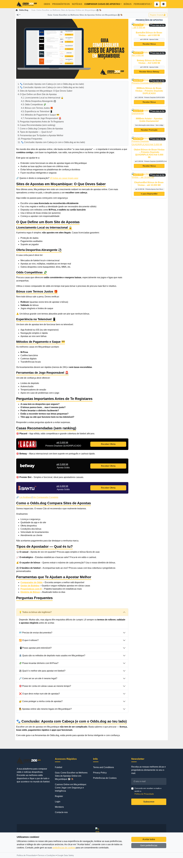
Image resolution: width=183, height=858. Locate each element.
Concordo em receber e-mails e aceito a (148, 791)
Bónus (128, 4)
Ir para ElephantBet (149, 194)
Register (59, 796)
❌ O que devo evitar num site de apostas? (39, 694)
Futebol (58, 767)
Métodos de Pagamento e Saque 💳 (42, 115)
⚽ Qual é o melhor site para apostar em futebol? (42, 671)
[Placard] (27, 444)
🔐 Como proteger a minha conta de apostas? (41, 701)
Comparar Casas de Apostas (102, 4)
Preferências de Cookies (105, 778)
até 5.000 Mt (62, 442)
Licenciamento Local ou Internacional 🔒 (44, 98)
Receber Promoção (149, 130)
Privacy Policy (100, 773)
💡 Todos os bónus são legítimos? (35, 612)
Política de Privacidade (144, 794)
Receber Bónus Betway (149, 72)
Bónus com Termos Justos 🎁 (39, 108)
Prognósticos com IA (31, 589)
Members (59, 807)
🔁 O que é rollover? (29, 640)
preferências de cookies (64, 847)
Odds (47, 4)
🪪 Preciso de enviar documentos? (35, 632)
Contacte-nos (61, 812)
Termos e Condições (46, 855)
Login (57, 801)
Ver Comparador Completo (45, 497)
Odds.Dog (23, 10)
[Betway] (27, 466)
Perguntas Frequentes (31, 139)
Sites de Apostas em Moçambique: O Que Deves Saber (46, 91)
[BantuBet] (27, 487)
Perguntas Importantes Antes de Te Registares (42, 121)
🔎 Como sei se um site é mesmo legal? (38, 678)
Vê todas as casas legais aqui (64, 178)
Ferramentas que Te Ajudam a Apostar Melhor (41, 135)
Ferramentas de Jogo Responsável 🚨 (43, 118)
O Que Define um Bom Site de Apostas (38, 94)
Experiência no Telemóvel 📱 (39, 111)
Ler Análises (25, 497)
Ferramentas (142, 4)
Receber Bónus (149, 44)
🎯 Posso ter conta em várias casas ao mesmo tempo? (45, 686)
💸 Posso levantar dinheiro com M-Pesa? (38, 663)
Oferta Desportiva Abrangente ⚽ (40, 101)
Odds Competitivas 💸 (35, 104)
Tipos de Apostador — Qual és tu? (36, 132)
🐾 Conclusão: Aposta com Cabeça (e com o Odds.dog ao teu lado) (52, 84)
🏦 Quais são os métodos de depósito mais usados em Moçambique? (52, 655)
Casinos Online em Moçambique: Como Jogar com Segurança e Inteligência (71, 787)
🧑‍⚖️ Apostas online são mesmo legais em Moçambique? (45, 709)
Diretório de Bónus (30, 592)
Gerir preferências (148, 845)
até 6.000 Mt (62, 486)
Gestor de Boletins (29, 585)
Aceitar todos (149, 839)
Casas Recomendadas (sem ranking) (37, 125)
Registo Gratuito (157, 15)
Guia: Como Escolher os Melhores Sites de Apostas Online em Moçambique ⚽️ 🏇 (71, 776)
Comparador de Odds (31, 582)
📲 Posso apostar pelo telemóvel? (35, 648)
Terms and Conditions (103, 767)
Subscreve (148, 802)
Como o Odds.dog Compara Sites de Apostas (41, 128)
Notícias (77, 4)
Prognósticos (61, 4)
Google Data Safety (65, 855)
